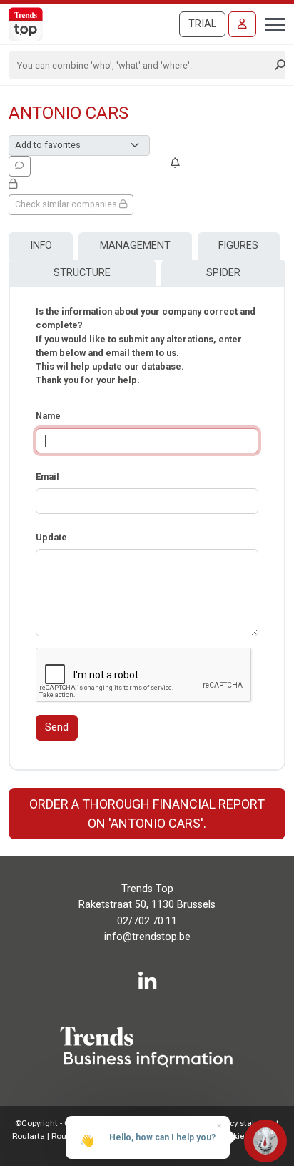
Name (48, 415)
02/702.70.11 (147, 921)
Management (135, 245)
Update (51, 537)
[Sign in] (242, 24)
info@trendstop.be (147, 937)
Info (41, 245)
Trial (202, 24)
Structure (82, 273)
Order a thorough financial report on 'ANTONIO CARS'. (147, 813)
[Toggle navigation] (270, 22)
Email (47, 476)
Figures (238, 245)
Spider (223, 273)
